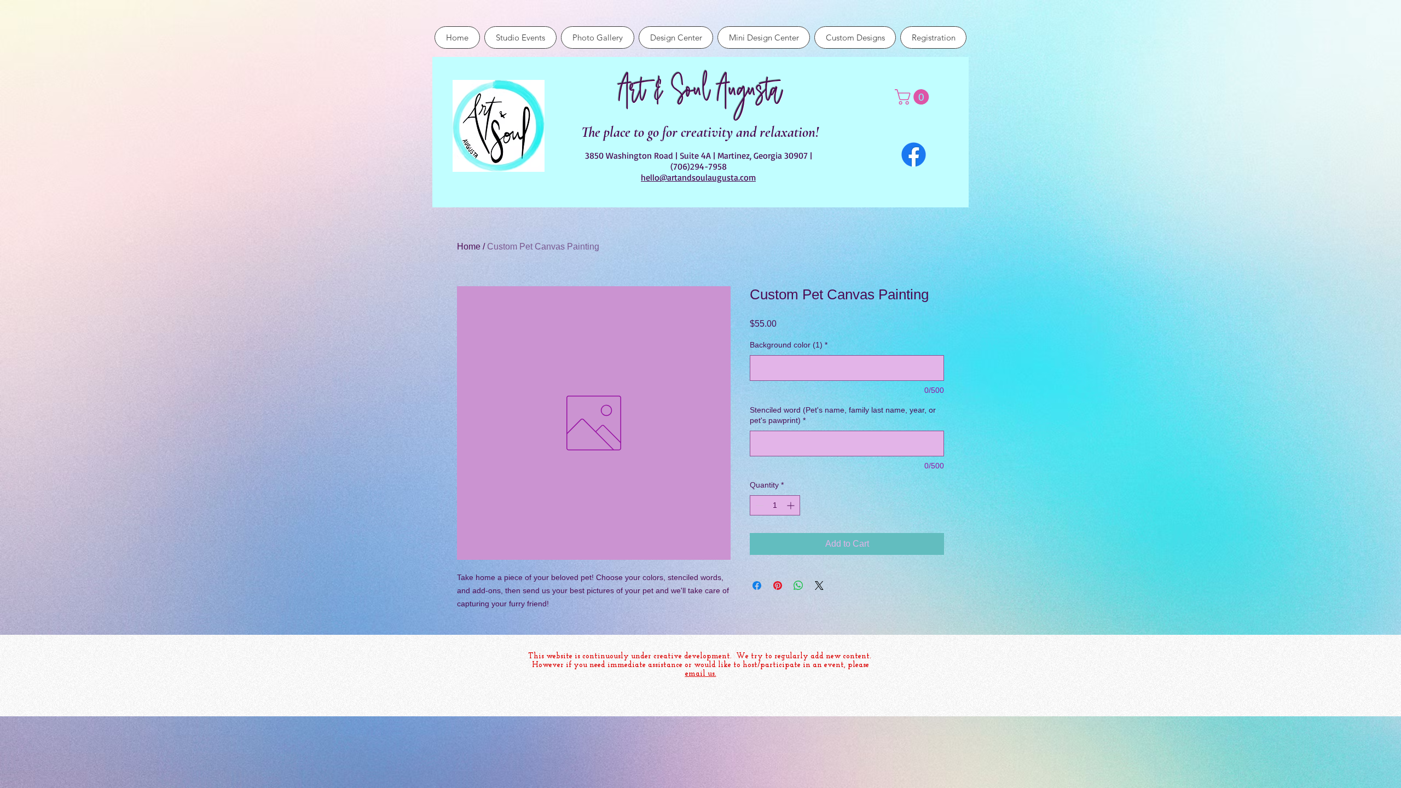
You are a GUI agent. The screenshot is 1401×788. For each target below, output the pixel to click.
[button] (914, 97)
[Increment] (791, 505)
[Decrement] (758, 505)
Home (468, 246)
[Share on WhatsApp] (798, 585)
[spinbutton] (775, 505)
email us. (700, 674)
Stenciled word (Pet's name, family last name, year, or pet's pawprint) (843, 415)
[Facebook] (914, 154)
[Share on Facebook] (756, 585)
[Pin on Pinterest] (777, 585)
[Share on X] (819, 585)
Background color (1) (788, 344)
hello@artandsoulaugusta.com (698, 177)
